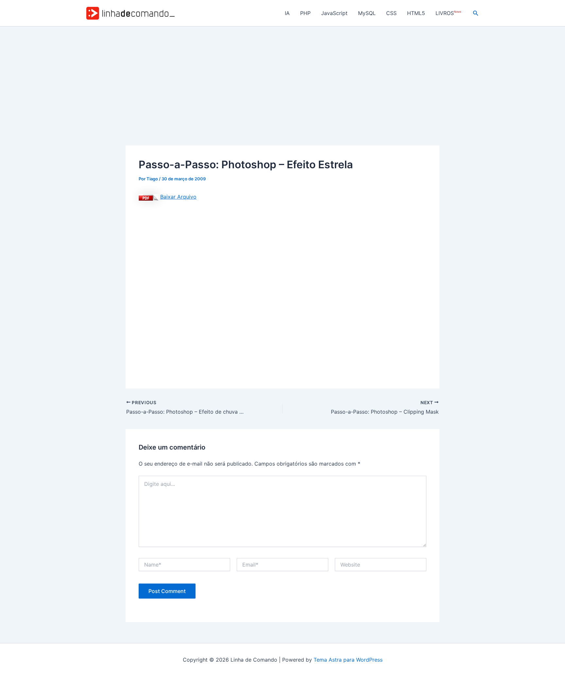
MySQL (367, 13)
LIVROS (448, 13)
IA (287, 13)
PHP (305, 13)
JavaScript (334, 13)
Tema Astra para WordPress (348, 659)
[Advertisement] (282, 75)
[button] (476, 13)
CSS (391, 13)
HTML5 (416, 13)
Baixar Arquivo (178, 196)
